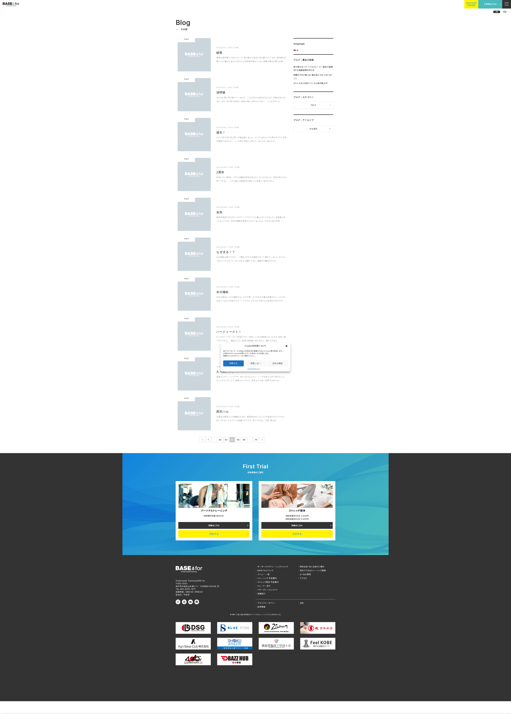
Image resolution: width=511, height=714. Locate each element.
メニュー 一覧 (263, 574)
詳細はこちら (214, 525)
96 (244, 440)
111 (256, 440)
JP (496, 12)
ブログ (313, 105)
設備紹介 (261, 593)
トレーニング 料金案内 (267, 578)
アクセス (303, 578)
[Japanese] (297, 50)
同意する (234, 363)
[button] (286, 346)
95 (238, 440)
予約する (214, 534)
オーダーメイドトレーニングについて (272, 566)
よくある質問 (305, 574)
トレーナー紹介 (264, 586)
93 (226, 440)
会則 (302, 603)
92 (220, 440)
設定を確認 (278, 363)
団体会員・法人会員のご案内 (312, 566)
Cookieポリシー (254, 369)
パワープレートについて (267, 590)
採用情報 (261, 607)
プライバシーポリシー (266, 603)
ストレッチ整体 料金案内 (268, 582)
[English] (294, 50)
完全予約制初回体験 (471, 4)
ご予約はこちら (490, 4)
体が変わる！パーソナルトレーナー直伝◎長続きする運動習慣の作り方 (313, 68)
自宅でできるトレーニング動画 (313, 570)
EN (504, 12)
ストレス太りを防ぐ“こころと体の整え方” (310, 83)
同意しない (256, 363)
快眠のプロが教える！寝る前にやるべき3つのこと (312, 76)
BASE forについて (265, 570)
